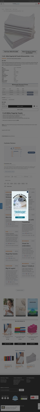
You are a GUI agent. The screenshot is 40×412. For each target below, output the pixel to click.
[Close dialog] (27, 192)
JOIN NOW (20, 217)
